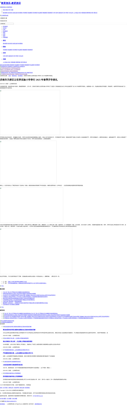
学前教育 (25, 12)
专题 (12, 9)
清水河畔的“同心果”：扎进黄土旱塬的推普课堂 (17, 341)
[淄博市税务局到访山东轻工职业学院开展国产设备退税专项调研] (20, 315)
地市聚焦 (20, 12)
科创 (79, 12)
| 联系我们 (27, 387)
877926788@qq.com (38, 395)
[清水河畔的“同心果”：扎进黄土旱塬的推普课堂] (16, 338)
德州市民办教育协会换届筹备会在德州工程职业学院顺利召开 (19, 298)
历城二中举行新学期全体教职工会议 (17, 281)
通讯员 (95, 12)
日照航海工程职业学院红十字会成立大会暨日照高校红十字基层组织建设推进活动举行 (25, 296)
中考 (54, 12)
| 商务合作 (10, 387)
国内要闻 (5, 12)
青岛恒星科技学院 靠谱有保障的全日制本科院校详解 (19, 329)
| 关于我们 (5, 387)
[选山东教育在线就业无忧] (7, 320)
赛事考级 (88, 12)
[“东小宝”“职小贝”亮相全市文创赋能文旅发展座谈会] (17, 313)
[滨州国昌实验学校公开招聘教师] (12, 373)
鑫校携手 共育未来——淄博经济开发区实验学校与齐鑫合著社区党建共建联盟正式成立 (25, 303)
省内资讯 (10, 12)
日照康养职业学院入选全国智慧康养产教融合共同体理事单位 (19, 299)
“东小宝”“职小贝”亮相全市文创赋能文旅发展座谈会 (16, 292)
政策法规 (15, 12)
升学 (9, 9)
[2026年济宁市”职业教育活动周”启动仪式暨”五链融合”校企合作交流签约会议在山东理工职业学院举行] (30, 316)
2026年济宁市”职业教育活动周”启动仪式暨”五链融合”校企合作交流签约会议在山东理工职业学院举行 (29, 295)
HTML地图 (3, 398)
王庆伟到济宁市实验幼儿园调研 (11, 304)
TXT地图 (9, 398)
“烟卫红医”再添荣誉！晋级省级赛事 (12, 301)
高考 (57, 12)
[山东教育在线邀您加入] (6, 322)
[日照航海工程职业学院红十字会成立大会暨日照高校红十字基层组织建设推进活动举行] (26, 318)
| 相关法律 (21, 387)
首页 (10, 75)
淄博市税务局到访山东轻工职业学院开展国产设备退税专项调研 (19, 293)
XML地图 (14, 398)
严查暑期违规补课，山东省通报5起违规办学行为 (18, 353)
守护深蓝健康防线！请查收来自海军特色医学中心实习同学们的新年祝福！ (27, 283)
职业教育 (40, 12)
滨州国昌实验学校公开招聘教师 (12, 376)
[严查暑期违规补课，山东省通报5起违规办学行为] (16, 349)
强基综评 (60, 12)
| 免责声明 (16, 387)
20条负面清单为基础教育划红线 (13, 365)
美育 (92, 12)
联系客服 (2, 404)
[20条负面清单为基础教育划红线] (12, 361)
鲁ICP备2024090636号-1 (10, 401)
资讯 (4, 9)
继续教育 (45, 12)
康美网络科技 (38, 404)
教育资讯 (14, 75)
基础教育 (30, 12)
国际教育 (50, 12)
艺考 (64, 12)
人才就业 (75, 12)
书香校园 (83, 12)
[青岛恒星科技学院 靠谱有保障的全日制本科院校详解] (17, 326)
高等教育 (35, 12)
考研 (67, 12)
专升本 (4, 28)
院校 (7, 9)
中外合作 (70, 12)
